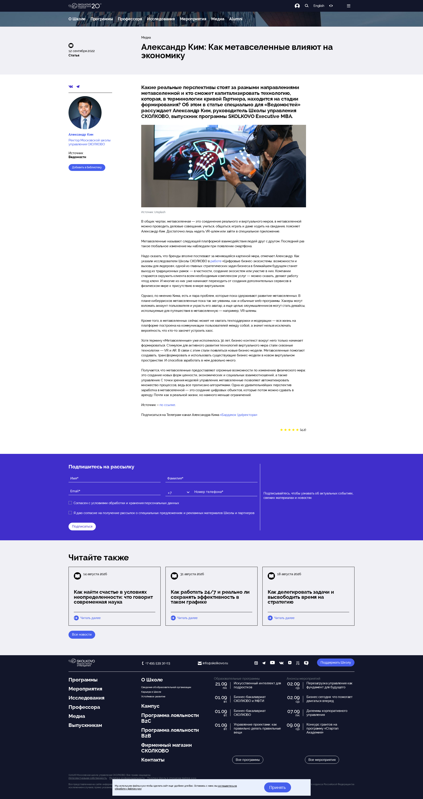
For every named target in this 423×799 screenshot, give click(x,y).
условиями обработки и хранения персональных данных (135, 503)
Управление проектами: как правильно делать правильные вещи (257, 728)
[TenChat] (306, 663)
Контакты (153, 760)
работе (215, 261)
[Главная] (85, 6)
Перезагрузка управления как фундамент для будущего (329, 685)
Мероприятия (193, 19)
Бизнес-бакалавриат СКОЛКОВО (249, 713)
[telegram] (263, 663)
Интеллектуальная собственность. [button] (88, 778)
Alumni (236, 19)
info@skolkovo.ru (215, 663)
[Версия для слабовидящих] (331, 6)
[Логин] (300, 5)
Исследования (161, 19)
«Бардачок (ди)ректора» (238, 415)
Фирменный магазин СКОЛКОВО (166, 748)
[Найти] (307, 6)
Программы (102, 19)
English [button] (319, 5)
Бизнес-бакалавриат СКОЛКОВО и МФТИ (249, 699)
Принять (277, 787)
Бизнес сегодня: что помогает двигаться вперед (329, 699)
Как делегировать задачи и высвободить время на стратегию (301, 596)
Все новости (81, 634)
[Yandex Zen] (289, 663)
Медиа (217, 19)
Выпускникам (85, 725)
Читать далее (90, 618)
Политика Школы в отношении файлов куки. (171, 778)
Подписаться (82, 526)
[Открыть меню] (348, 6)
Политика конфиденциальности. (127, 778)
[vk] (281, 663)
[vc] (297, 663)
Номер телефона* (206, 488)
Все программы (248, 760)
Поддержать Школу (336, 662)
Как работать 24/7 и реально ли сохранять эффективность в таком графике (210, 596)
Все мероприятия (322, 760)
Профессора (130, 19)
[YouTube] (272, 663)
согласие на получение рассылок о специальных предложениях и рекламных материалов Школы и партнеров (168, 513)
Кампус (150, 706)
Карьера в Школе (151, 691)
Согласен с (126, 503)
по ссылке (167, 405)
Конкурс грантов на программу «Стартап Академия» (322, 728)
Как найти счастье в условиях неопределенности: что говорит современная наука (113, 596)
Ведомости (77, 157)
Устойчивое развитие (153, 696)
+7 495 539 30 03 (157, 663)
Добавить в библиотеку (87, 167)
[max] (256, 663)
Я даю (164, 513)
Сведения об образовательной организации (166, 687)
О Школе (77, 19)
